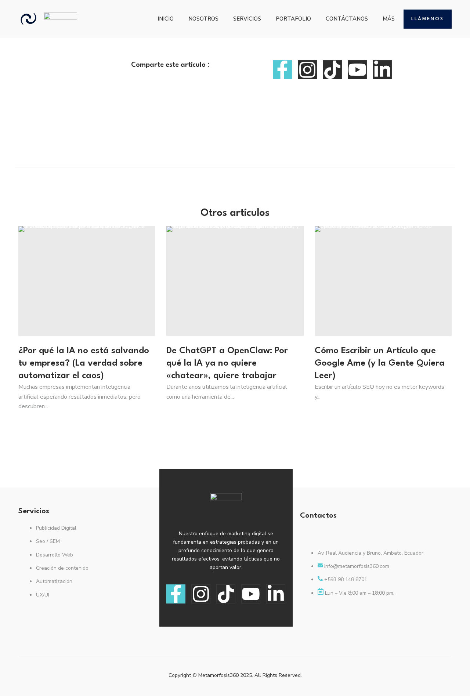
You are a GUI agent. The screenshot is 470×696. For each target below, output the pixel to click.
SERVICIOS (247, 18)
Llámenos (427, 19)
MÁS (389, 18)
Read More (33, 425)
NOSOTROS (203, 18)
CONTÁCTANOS (347, 18)
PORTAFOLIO (293, 18)
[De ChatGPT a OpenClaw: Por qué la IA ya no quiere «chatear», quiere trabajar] (234, 281)
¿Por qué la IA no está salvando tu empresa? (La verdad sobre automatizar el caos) (83, 363)
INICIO (166, 18)
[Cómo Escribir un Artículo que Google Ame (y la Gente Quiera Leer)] (383, 281)
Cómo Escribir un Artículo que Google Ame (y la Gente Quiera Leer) (380, 363)
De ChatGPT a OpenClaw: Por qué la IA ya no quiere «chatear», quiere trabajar (227, 363)
